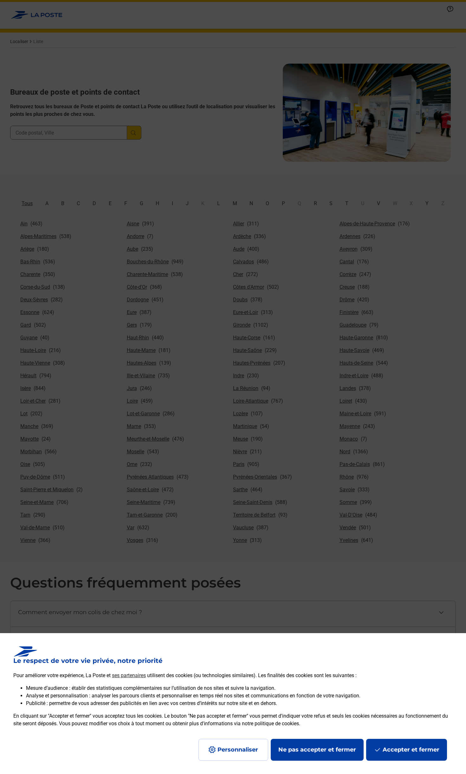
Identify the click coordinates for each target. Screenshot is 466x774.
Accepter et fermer (411, 749)
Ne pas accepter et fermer (317, 749)
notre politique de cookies (270, 724)
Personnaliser (237, 749)
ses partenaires (129, 675)
